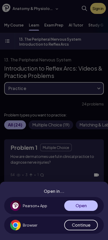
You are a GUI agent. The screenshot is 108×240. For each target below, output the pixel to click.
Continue (81, 225)
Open (81, 205)
